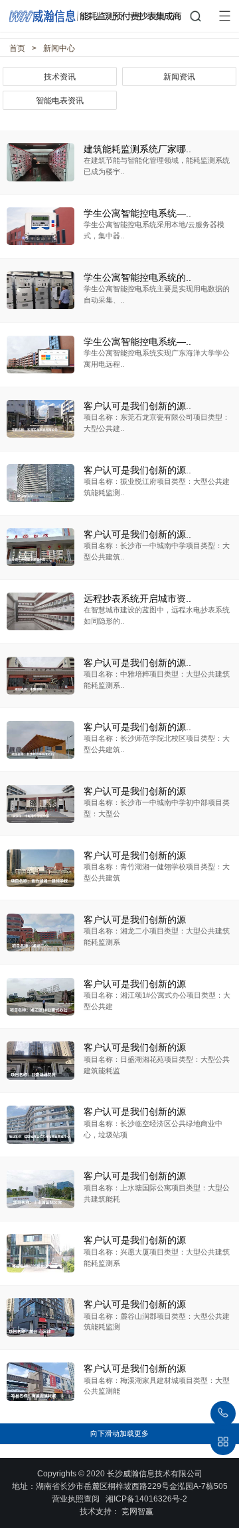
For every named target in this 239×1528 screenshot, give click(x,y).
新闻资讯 (179, 77)
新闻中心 (59, 48)
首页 (17, 48)
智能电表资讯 (60, 101)
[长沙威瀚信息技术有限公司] (119, 12)
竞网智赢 (137, 1511)
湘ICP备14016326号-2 (146, 1499)
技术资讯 (60, 77)
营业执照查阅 (76, 1499)
